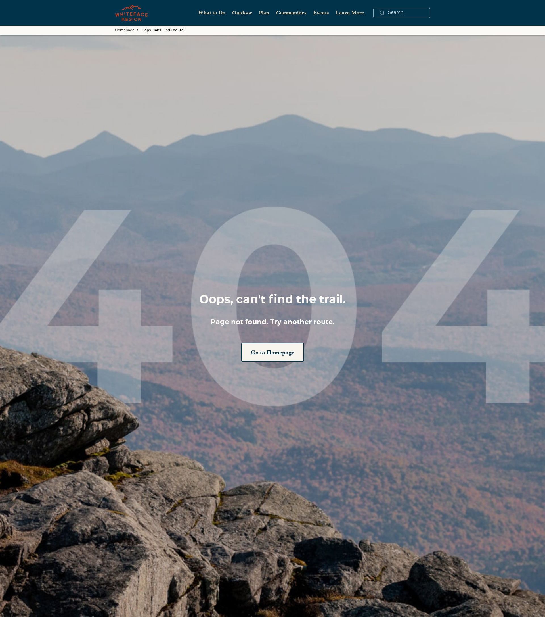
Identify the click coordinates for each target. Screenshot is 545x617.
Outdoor (242, 12)
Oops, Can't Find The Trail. (164, 30)
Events (321, 12)
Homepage (124, 30)
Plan (264, 12)
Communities (291, 12)
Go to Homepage (272, 352)
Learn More (350, 12)
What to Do (211, 12)
